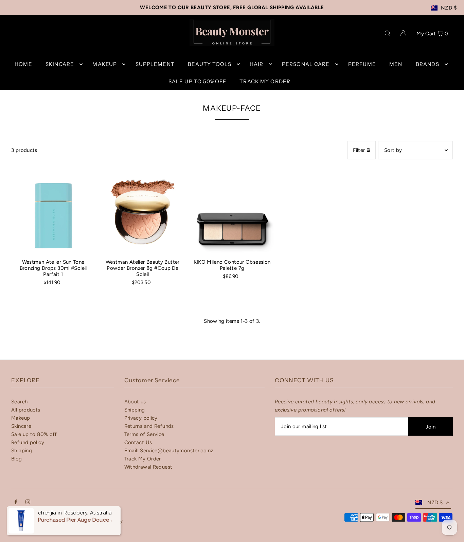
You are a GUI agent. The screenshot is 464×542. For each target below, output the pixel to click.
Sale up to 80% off (34, 434)
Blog (16, 459)
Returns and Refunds (149, 426)
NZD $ (449, 8)
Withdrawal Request (148, 467)
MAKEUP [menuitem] (104, 64)
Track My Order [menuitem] (264, 81)
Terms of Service (144, 434)
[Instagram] (27, 503)
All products (25, 410)
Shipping (21, 451)
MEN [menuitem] (395, 64)
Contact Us (138, 442)
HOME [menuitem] (23, 64)
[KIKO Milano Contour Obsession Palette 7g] (232, 212)
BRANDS (427, 64)
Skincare (21, 426)
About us (135, 402)
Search (19, 402)
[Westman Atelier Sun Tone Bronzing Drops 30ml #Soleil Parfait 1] (53, 212)
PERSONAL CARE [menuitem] (306, 64)
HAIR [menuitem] (257, 64)
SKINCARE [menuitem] (60, 64)
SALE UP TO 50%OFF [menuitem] (197, 81)
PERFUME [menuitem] (362, 64)
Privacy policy (141, 418)
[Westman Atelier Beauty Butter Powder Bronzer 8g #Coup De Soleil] (142, 212)
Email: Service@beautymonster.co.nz (168, 451)
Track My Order (142, 459)
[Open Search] (387, 32)
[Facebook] (16, 503)
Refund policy (27, 442)
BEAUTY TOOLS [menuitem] (209, 64)
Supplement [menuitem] (155, 64)
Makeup (20, 418)
